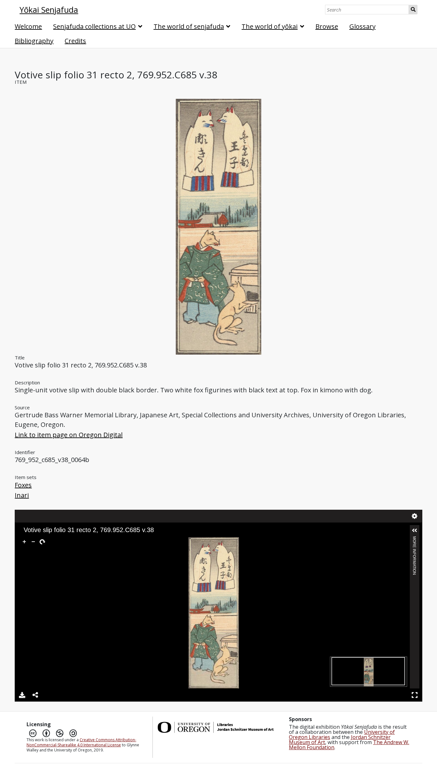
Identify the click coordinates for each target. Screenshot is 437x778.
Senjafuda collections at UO (94, 26)
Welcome (28, 26)
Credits (75, 40)
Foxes (23, 485)
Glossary (362, 26)
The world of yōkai (270, 26)
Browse (326, 26)
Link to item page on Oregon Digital (69, 434)
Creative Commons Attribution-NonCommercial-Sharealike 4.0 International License (81, 742)
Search (413, 9)
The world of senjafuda (189, 26)
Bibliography (34, 40)
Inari (22, 495)
